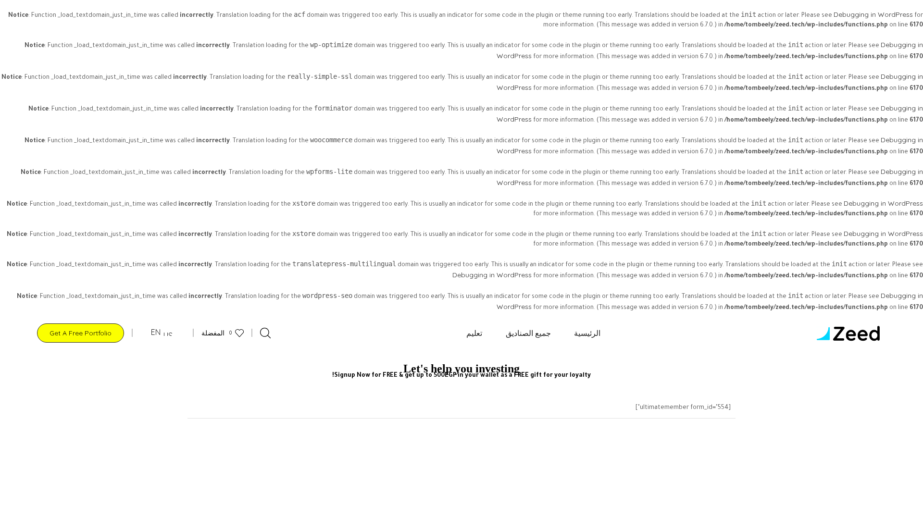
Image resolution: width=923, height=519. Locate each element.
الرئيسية (587, 333)
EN (156, 332)
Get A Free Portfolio (81, 333)
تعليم (474, 333)
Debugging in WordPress (873, 14)
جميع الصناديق (528, 333)
